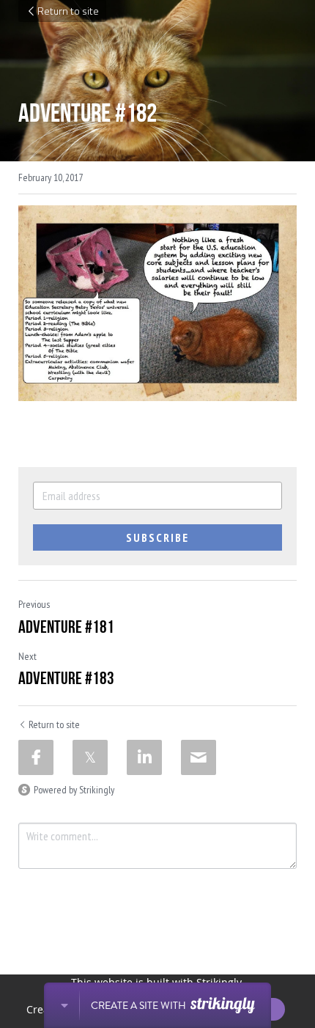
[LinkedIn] (144, 757)
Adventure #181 (66, 626)
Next (27, 656)
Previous (34, 604)
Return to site (68, 10)
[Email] (198, 757)
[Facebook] (35, 757)
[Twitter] (90, 757)
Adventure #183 (66, 678)
